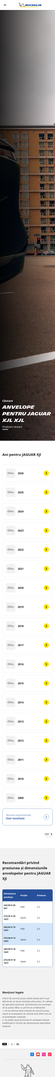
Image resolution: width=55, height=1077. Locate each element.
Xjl (12, 1044)
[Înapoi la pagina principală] (30, 5)
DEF (47, 834)
